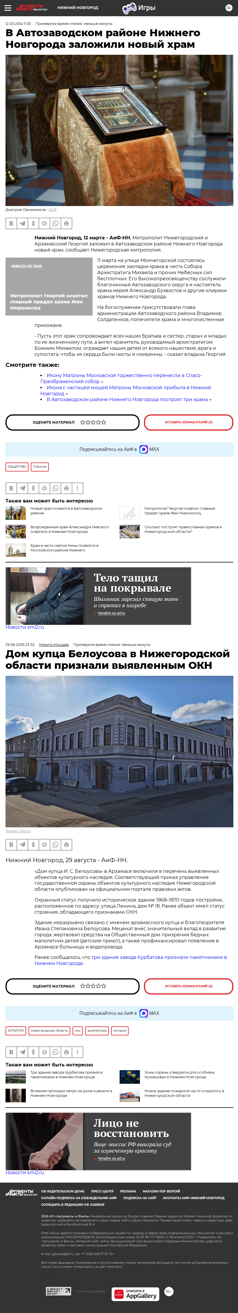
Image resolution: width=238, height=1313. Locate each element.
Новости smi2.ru (25, 627)
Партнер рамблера (91, 1291)
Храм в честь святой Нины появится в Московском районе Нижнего (64, 547)
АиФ (52, 209)
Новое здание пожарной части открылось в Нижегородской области (184, 1093)
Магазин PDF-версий (161, 1191)
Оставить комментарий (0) (189, 422)
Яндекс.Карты (18, 831)
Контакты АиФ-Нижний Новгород (193, 1198)
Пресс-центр (102, 1191)
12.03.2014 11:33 (18, 23)
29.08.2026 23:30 (20, 644)
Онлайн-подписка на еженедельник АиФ (79, 1198)
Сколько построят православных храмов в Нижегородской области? (183, 529)
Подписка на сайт (139, 1198)
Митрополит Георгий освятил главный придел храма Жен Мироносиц (180, 510)
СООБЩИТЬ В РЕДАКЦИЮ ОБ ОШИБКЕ (72, 1205)
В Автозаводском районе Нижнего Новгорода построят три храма (127, 399)
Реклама (128, 1191)
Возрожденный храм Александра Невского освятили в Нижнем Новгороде (69, 529)
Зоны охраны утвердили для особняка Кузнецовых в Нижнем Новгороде (179, 1074)
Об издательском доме (62, 1191)
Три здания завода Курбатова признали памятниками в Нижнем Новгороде (66, 1074)
